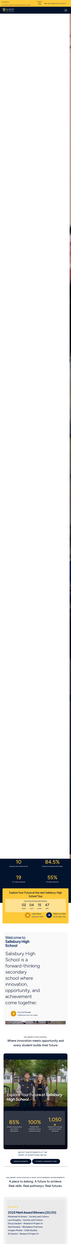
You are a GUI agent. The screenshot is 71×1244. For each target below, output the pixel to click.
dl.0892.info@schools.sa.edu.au (56, 3)
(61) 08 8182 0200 (40, 3)
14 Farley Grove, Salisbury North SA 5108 (16, 5)
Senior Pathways (21, 1161)
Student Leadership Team (46, 1161)
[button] (67, 1225)
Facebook (6, 2)
